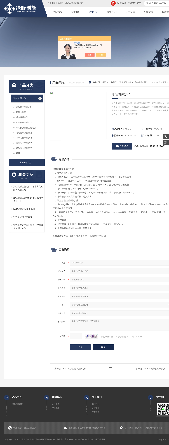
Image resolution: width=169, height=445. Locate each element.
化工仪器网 (100, 439)
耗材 (18, 153)
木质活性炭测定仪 (24, 143)
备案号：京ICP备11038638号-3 (70, 439)
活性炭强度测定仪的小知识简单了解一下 (28, 199)
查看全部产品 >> (27, 162)
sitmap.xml (161, 439)
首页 (104, 82)
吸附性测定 (21, 112)
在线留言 (148, 12)
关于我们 (76, 12)
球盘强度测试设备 (24, 107)
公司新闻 (55, 404)
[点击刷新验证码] (91, 336)
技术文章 (130, 12)
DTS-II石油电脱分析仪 (154, 368)
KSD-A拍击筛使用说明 (24, 209)
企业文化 (95, 408)
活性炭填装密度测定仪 (26, 127)
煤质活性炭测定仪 (24, 148)
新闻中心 (112, 12)
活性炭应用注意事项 (22, 217)
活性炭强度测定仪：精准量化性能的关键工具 (28, 188)
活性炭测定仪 (19, 98)
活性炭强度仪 (22, 117)
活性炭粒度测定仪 (24, 122)
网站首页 (57, 12)
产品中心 (94, 12)
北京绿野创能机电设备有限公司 (69, 3)
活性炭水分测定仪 (24, 133)
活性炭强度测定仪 (24, 138)
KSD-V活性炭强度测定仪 (74, 368)
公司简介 (95, 404)
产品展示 (113, 82)
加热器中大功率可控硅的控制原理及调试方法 (28, 226)
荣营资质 (95, 412)
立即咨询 (123, 146)
